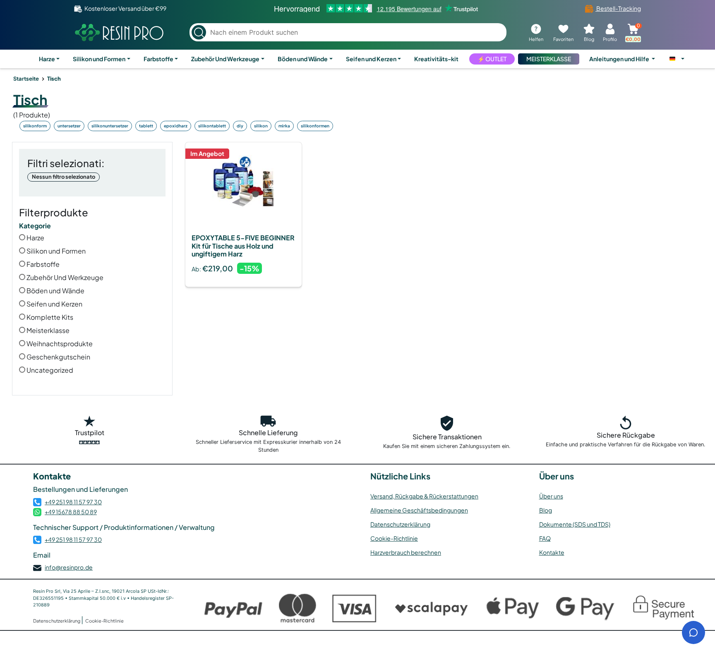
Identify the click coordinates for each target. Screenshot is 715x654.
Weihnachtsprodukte (59, 343)
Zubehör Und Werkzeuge (225, 58)
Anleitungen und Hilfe (619, 58)
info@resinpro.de (69, 567)
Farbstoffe (158, 58)
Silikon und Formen (99, 58)
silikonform (35, 125)
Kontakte (551, 552)
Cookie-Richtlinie (394, 538)
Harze (47, 58)
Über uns (551, 496)
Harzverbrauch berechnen (405, 552)
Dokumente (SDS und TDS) (574, 524)
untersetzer (69, 125)
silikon (261, 125)
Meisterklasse (47, 330)
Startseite (26, 78)
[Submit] (199, 32)
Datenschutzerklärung (400, 524)
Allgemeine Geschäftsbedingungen (419, 510)
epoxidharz (175, 125)
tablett (146, 125)
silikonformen (315, 125)
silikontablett (212, 125)
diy (240, 125)
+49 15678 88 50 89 (71, 511)
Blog (545, 510)
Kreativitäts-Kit (436, 58)
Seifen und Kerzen (371, 58)
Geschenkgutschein (57, 356)
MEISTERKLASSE (548, 58)
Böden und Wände (303, 58)
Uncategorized (49, 370)
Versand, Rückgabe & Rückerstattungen (424, 496)
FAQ (545, 538)
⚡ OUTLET (491, 58)
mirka (284, 125)
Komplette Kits (49, 317)
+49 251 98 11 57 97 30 (73, 501)
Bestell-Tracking (618, 8)
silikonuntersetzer (109, 125)
